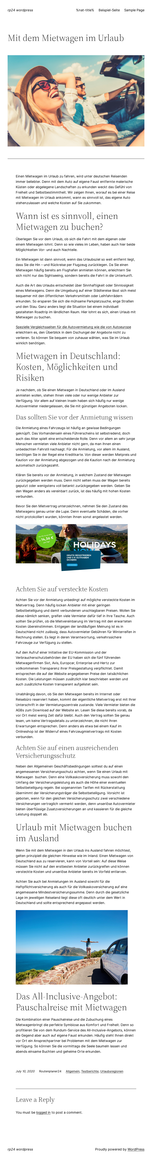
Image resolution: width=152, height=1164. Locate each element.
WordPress (136, 1149)
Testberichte (90, 1071)
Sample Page (134, 10)
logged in (43, 1112)
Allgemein (73, 1071)
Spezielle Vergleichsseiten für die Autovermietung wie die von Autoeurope (73, 327)
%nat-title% (85, 10)
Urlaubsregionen (111, 1071)
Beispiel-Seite (109, 10)
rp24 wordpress (20, 10)
